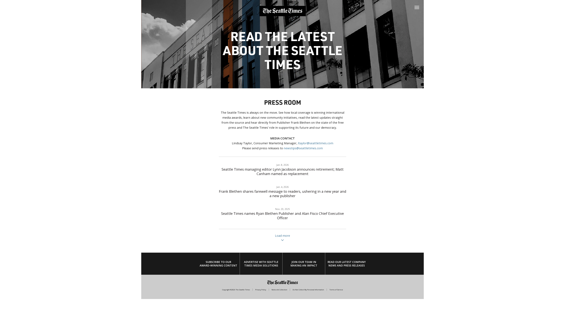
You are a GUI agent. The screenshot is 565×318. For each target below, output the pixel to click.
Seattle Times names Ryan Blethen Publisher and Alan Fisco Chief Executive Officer (283, 215)
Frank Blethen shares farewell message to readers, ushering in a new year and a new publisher (283, 193)
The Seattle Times (243, 289)
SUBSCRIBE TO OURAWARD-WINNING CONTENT (218, 263)
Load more (282, 236)
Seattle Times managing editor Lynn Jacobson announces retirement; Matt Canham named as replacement (283, 171)
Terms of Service (336, 289)
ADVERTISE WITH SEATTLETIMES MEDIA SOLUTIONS (261, 263)
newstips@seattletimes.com (303, 148)
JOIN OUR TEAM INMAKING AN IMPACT (303, 263)
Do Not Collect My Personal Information (308, 289)
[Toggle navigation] (416, 6)
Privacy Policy (260, 289)
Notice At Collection (279, 289)
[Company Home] (282, 11)
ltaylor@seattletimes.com (315, 143)
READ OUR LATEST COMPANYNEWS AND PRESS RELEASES (347, 263)
